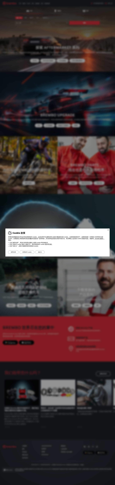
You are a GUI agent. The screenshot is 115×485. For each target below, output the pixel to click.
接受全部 (13, 252)
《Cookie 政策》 (99, 238)
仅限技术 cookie (27, 252)
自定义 (40, 252)
